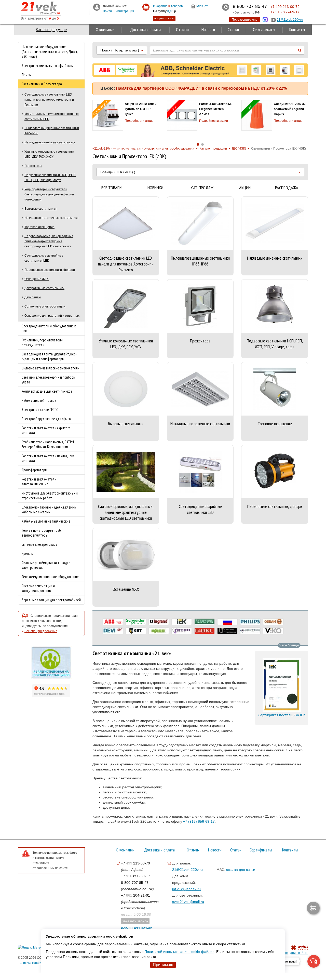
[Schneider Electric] (136, 621)
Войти (107, 11)
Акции (245, 188)
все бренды (290, 645)
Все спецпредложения (40, 631)
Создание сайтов (295, 953)
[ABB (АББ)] (113, 621)
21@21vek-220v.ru (187, 870)
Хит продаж (202, 188)
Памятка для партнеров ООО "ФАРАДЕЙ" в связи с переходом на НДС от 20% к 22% (201, 88)
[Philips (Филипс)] (250, 621)
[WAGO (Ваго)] (158, 631)
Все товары (111, 188)
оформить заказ (164, 18)
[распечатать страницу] (313, 908)
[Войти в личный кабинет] (96, 7)
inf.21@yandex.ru (186, 889)
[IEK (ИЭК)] (181, 621)
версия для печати (136, 927)
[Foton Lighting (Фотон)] (181, 631)
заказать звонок (135, 921)
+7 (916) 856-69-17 (199, 821)
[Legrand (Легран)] (158, 621)
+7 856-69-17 (135, 876)
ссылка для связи (240, 870)
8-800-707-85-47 (134, 883)
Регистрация (125, 11)
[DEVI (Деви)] (113, 631)
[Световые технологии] (227, 631)
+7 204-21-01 (135, 895)
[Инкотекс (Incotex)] (204, 621)
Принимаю (163, 965)
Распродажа (286, 188)
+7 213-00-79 (135, 863)
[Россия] (227, 621)
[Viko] (273, 631)
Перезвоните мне (244, 19)
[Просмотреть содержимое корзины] (146, 7)
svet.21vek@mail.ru (188, 902)
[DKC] (204, 631)
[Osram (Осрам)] (273, 621)
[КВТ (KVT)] (136, 631)
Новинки (155, 188)
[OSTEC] (250, 631)
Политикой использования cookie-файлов (179, 952)
